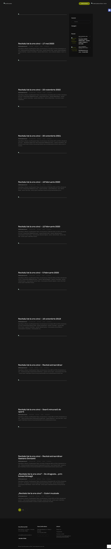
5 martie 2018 (31, 414)
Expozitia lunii (84, 36)
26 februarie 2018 (32, 461)
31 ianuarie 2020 (32, 275)
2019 (19, 321)
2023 (19, 46)
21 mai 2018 (31, 367)
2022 (19, 92)
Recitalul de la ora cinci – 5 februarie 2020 (38, 273)
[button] (109, 10)
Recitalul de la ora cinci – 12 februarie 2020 (39, 227)
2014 (19, 496)
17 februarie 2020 (32, 184)
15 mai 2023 (31, 46)
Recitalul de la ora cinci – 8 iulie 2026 (83, 51)
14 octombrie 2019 (32, 321)
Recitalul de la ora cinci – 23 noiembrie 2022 (39, 90)
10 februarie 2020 (32, 229)
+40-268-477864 (22, 538)
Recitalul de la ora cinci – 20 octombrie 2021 (39, 136)
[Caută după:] (80, 21)
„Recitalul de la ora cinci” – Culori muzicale (38, 493)
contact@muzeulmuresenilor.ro (25, 535)
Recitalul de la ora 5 (23, 46)
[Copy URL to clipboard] (47, 535)
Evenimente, (83, 46)
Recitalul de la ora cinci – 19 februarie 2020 (39, 182)
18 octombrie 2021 (32, 138)
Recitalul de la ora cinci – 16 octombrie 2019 (39, 319)
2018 (19, 367)
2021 (19, 138)
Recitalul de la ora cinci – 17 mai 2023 (36, 44)
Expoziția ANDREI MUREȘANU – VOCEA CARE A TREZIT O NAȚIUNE (84, 42)
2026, (80, 36)
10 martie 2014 (31, 496)
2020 (19, 184)
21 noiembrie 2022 (32, 92)
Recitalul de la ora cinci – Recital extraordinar (40, 365)
